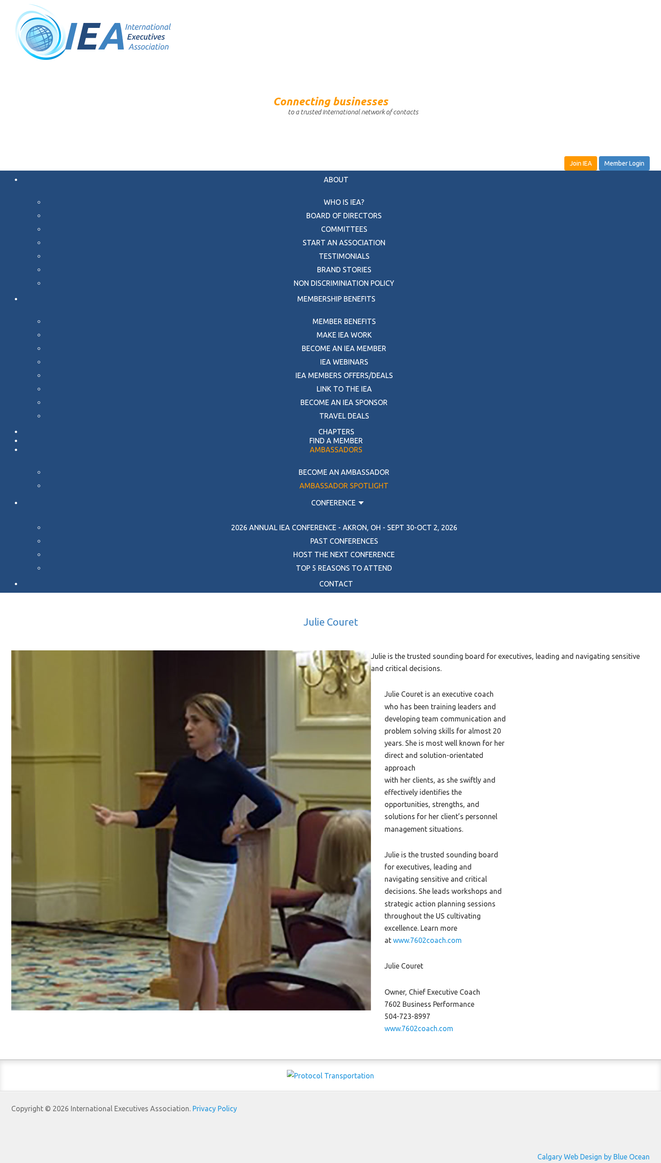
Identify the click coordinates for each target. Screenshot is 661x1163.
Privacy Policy (214, 1108)
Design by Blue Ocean (615, 1157)
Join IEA (581, 163)
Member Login (624, 163)
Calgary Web (557, 1157)
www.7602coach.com (427, 940)
